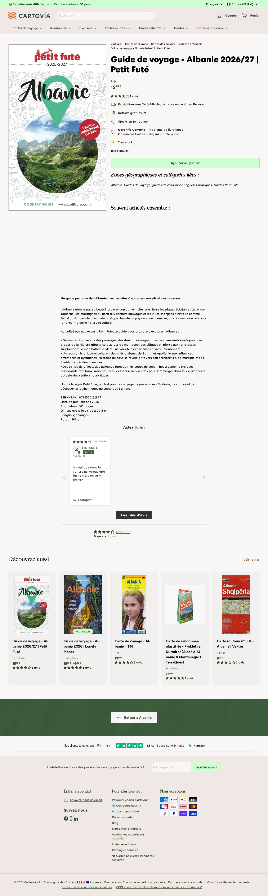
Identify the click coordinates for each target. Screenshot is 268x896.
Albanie (116, 185)
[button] (120, 96)
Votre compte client (125, 811)
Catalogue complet (125, 850)
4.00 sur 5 (123, 532)
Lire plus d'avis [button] (134, 515)
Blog (115, 823)
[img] (82, 442)
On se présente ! (123, 817)
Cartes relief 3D (150, 28)
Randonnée (59, 28)
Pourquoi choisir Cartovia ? (130, 800)
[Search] (152, 15)
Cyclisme (86, 28)
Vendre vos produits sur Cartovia (128, 836)
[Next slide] (204, 477)
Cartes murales (116, 28)
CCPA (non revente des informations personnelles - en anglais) (159, 887)
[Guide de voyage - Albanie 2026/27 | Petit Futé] (185, 234)
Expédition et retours (126, 828)
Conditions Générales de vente (228, 882)
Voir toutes (252, 559)
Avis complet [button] (82, 500)
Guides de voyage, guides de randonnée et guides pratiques (168, 185)
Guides (179, 28)
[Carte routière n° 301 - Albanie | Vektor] (236, 620)
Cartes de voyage (26, 28)
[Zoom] (57, 127)
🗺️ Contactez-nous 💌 (127, 805)
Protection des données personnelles (87, 887)
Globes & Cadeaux (210, 28)
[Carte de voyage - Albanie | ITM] (134, 620)
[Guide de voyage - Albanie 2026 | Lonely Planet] (82, 622)
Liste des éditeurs (124, 844)
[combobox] (214, 4)
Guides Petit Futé (226, 185)
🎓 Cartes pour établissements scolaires (133, 858)
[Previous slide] (64, 477)
